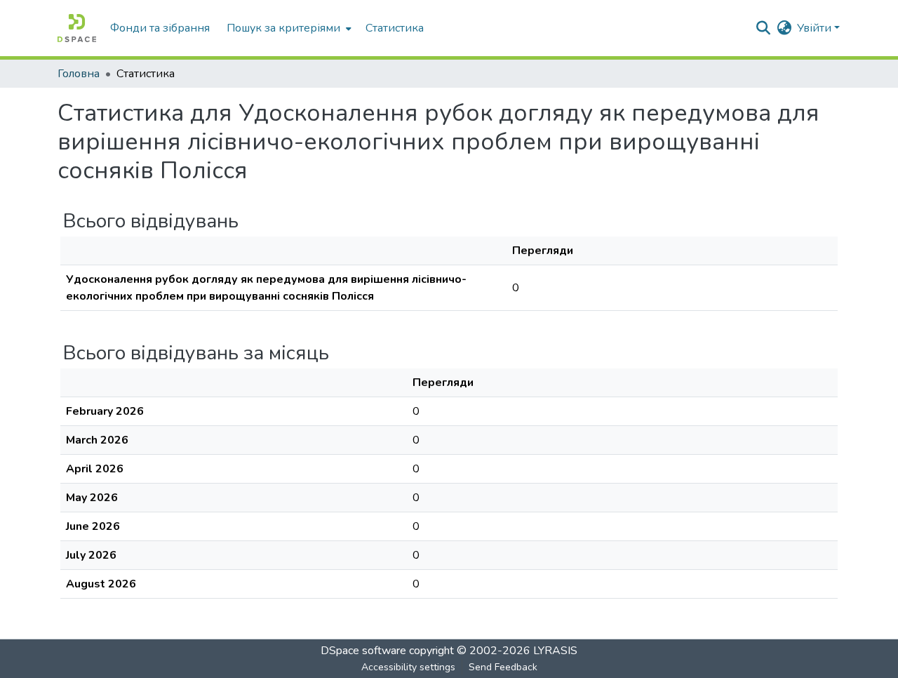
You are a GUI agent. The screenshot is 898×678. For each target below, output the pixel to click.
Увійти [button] (815, 28)
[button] (77, 28)
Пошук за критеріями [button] (283, 28)
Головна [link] (79, 73)
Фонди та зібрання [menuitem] (160, 28)
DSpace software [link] (363, 650)
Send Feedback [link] (503, 667)
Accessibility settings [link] (408, 667)
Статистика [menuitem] (395, 28)
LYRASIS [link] (555, 650)
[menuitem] (287, 28)
